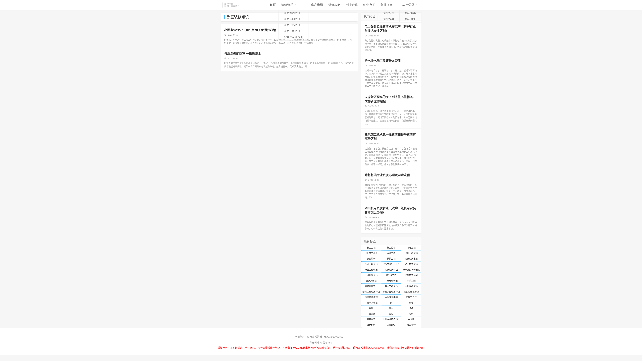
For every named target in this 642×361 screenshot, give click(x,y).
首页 (273, 5)
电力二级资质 (391, 286)
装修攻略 (334, 5)
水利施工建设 (371, 253)
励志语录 (410, 19)
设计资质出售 (411, 258)
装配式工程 (391, 275)
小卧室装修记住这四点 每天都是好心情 (250, 30)
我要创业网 (315, 342)
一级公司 (391, 314)
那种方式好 (411, 297)
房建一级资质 (411, 253)
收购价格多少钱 (411, 291)
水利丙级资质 (411, 286)
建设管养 (371, 258)
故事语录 (408, 5)
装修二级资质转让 (371, 291)
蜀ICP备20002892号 (335, 336)
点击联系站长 (314, 336)
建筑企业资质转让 (391, 291)
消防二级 (411, 280)
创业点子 (369, 5)
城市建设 (411, 325)
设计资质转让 (391, 269)
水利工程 (391, 253)
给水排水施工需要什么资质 (383, 61)
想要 (411, 303)
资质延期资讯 (292, 19)
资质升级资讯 (292, 31)
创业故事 (388, 19)
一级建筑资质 (371, 275)
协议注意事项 (391, 297)
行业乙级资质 (371, 269)
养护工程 (391, 258)
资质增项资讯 (292, 13)
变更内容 (371, 319)
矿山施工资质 (411, 264)
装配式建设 (371, 280)
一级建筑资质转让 (371, 297)
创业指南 (387, 5)
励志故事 (410, 13)
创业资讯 (352, 5)
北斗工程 (411, 247)
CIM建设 (391, 325)
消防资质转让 (371, 286)
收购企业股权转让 (391, 319)
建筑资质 (287, 5)
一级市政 (371, 314)
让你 (391, 308)
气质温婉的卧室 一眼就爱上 (242, 53)
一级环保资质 (391, 280)
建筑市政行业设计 (391, 264)
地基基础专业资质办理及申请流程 (387, 175)
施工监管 (391, 247)
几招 (411, 308)
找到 (371, 308)
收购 (411, 314)
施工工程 (371, 247)
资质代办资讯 (292, 25)
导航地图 (300, 336)
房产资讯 (317, 5)
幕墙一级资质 (371, 264)
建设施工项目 (411, 275)
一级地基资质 (371, 303)
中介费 (411, 319)
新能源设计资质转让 (411, 270)
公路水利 (371, 325)
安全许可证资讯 (293, 37)
